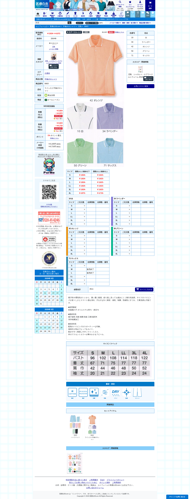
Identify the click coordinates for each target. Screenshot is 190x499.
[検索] (69, 22)
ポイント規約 (104, 482)
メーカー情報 (53, 49)
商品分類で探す (144, 23)
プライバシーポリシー (115, 480)
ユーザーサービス (140, 7)
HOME (38, 16)
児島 (80, 26)
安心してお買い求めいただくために (83, 482)
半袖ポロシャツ (69, 26)
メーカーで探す (115, 23)
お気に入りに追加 (141, 86)
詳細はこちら (54, 138)
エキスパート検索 (120, 7)
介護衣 (47, 73)
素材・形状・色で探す (129, 23)
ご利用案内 (93, 480)
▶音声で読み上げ (74, 32)
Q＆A (102, 480)
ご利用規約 (116, 482)
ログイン (79, 23)
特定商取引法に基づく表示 (76, 480)
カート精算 (150, 7)
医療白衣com (55, 26)
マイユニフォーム (130, 7)
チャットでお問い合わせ (177, 497)
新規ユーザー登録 (92, 23)
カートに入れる (146, 289)
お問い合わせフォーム (95, 488)
